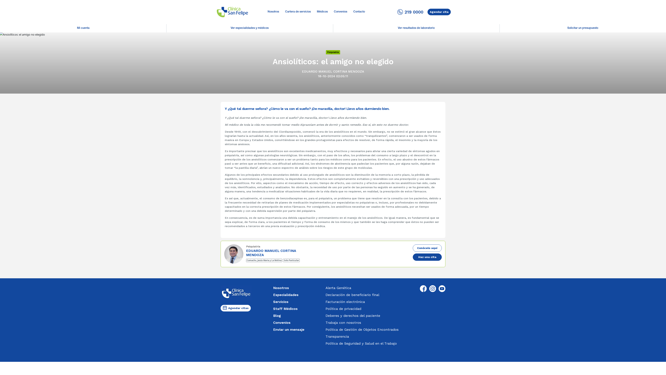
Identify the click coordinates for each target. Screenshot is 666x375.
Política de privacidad (343, 309)
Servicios (280, 302)
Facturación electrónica (345, 302)
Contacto (359, 12)
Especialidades (285, 295)
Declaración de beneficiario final (352, 295)
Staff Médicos (285, 309)
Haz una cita (427, 257)
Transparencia (337, 336)
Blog (277, 316)
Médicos (322, 12)
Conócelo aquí (427, 248)
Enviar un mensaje (288, 329)
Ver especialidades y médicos (250, 28)
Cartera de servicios (298, 12)
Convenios (340, 12)
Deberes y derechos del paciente (353, 316)
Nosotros (273, 12)
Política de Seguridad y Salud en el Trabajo (361, 343)
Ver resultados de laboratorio (416, 28)
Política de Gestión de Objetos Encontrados (362, 329)
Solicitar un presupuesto (582, 28)
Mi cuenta (83, 28)
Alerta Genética (338, 288)
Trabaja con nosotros (343, 322)
